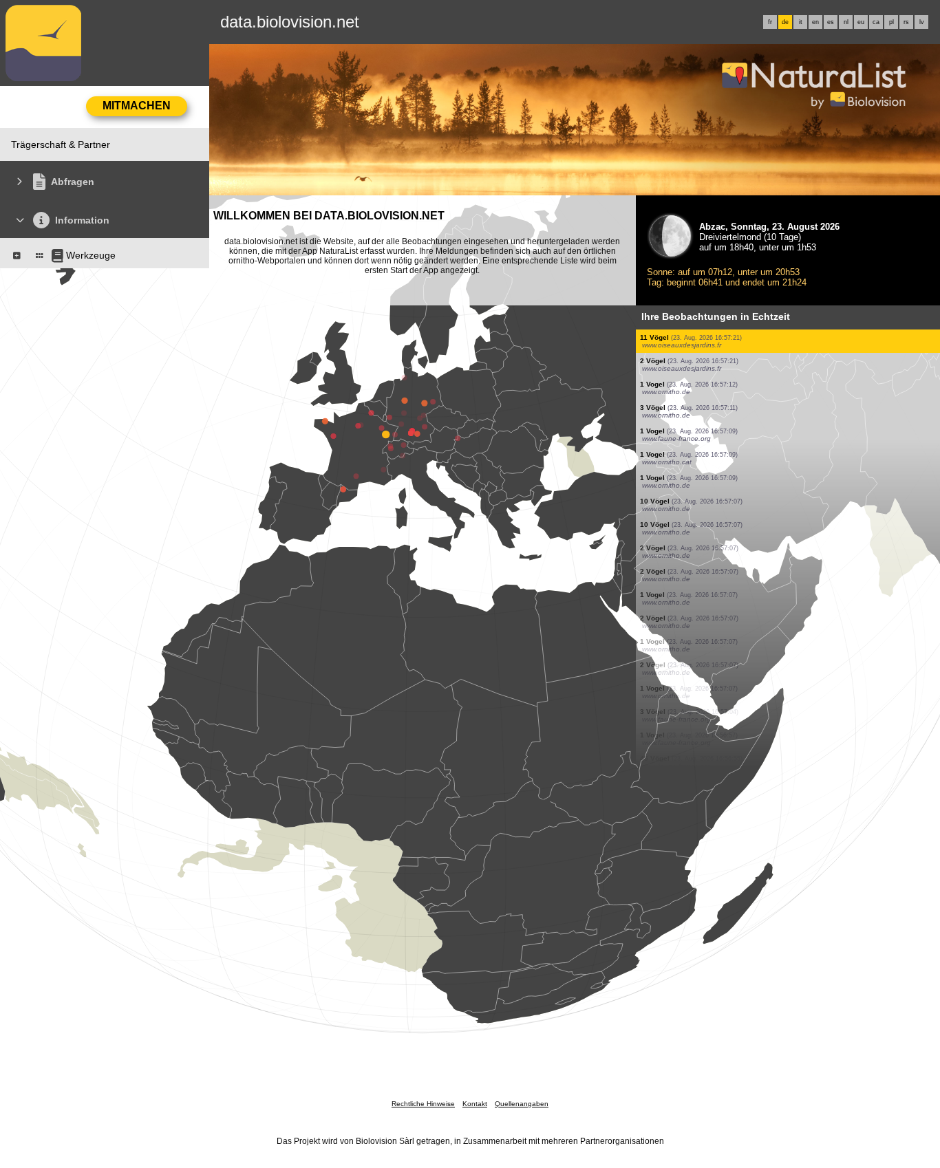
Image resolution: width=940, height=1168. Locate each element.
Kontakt (474, 1103)
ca (876, 22)
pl (891, 22)
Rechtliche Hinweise (423, 1103)
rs (906, 22)
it (800, 22)
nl (846, 22)
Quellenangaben (521, 1103)
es (830, 22)
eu (860, 22)
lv (921, 22)
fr (770, 22)
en (815, 22)
